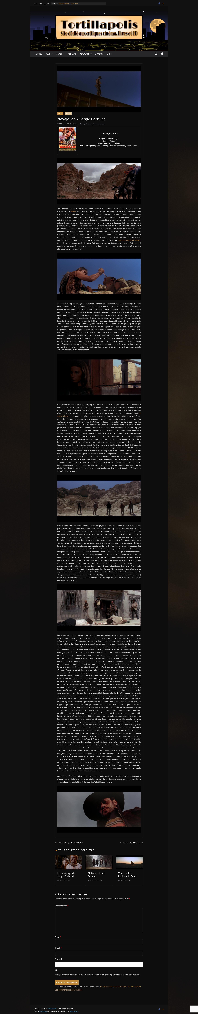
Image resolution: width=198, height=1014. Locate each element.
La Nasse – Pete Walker (130, 842)
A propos (99, 54)
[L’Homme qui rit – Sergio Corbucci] (68, 857)
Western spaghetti (99, 124)
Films (48, 54)
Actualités (84, 54)
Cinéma (60, 114)
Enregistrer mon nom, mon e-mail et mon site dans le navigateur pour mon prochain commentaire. (98, 974)
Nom (58, 937)
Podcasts (72, 54)
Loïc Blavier (75, 124)
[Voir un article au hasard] (161, 54)
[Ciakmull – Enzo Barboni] (99, 857)
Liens (109, 54)
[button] (51, 54)
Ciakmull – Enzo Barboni (96, 875)
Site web (58, 959)
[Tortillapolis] (99, 13)
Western (68, 114)
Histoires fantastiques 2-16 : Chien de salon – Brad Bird (80, 3)
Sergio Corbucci (87, 124)
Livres (59, 54)
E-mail (58, 948)
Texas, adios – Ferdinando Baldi (127, 875)
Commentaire (61, 905)
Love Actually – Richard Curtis (71, 842)
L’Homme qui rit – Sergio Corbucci (66, 875)
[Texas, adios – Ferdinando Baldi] (129, 857)
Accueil (39, 54)
